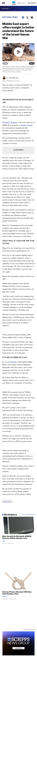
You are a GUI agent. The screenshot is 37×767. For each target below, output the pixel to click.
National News (10, 17)
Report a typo (7, 501)
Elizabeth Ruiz (13, 78)
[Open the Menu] (3, 2)
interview (13, 362)
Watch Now (31, 3)
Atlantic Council (26, 125)
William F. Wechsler (9, 122)
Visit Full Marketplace (28, 514)
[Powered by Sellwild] (32, 629)
